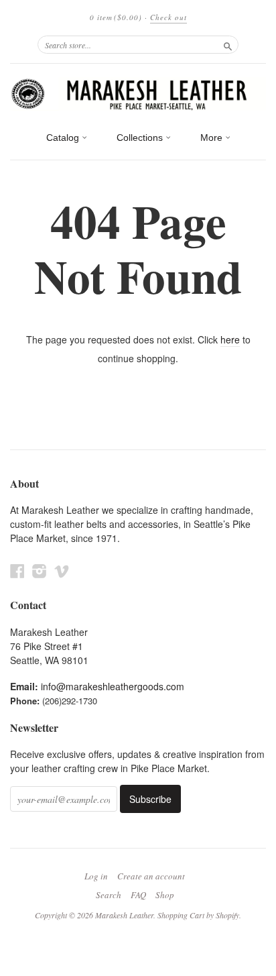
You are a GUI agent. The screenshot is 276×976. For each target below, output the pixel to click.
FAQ (138, 895)
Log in (96, 876)
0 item (116, 17)
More (212, 137)
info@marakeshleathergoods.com (112, 686)
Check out (168, 17)
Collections (141, 137)
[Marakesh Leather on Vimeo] (61, 570)
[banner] (138, 94)
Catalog (64, 137)
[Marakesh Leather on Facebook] (17, 570)
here (230, 339)
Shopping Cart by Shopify (198, 915)
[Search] (228, 44)
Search (108, 895)
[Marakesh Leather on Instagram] (39, 570)
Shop (164, 895)
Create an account (151, 876)
